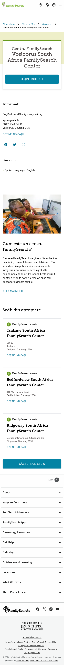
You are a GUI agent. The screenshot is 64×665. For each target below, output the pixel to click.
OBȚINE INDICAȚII (32, 79)
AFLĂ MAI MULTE (13, 291)
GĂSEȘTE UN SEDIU (32, 463)
